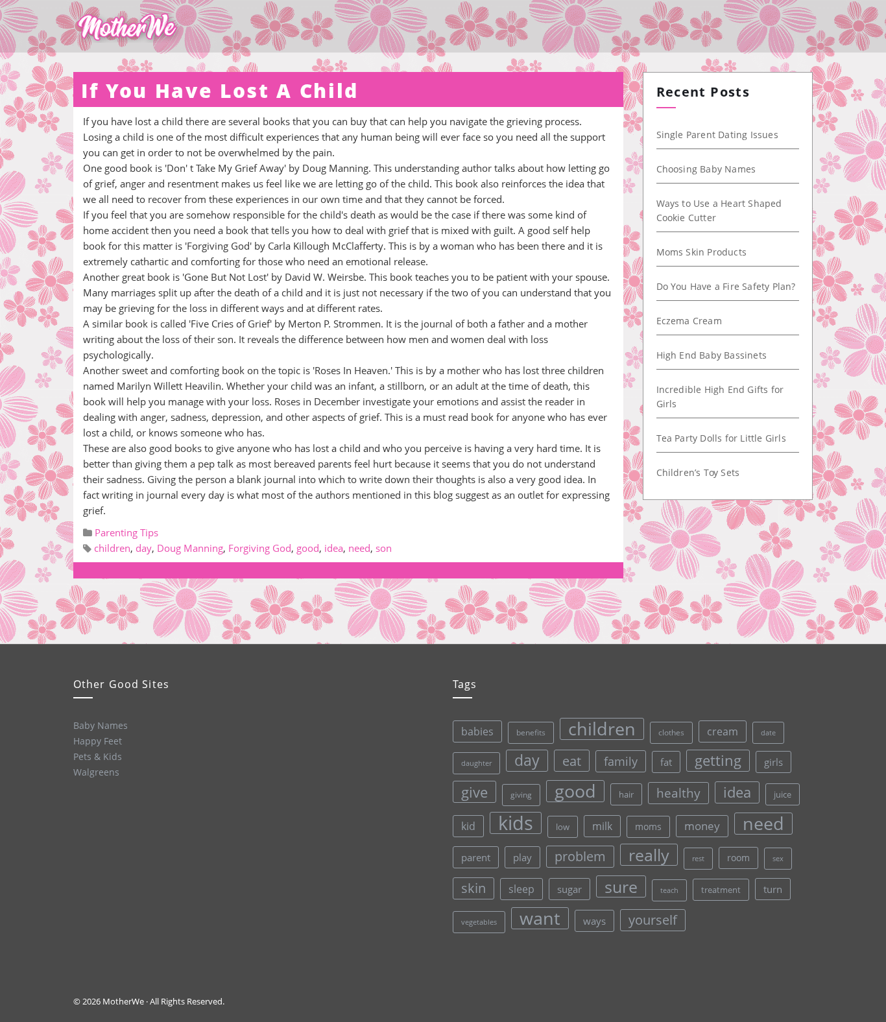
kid (468, 826)
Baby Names (100, 725)
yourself (653, 920)
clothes (671, 732)
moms (648, 826)
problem (580, 856)
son (384, 547)
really (649, 855)
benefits (530, 732)
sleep (521, 889)
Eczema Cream (689, 321)
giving (521, 795)
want (540, 918)
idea (333, 547)
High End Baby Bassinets (711, 355)
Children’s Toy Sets (698, 472)
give (474, 792)
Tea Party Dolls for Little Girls (721, 438)
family (621, 761)
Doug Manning (190, 547)
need (359, 547)
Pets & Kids (97, 756)
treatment (721, 890)
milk (602, 826)
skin (473, 888)
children (112, 547)
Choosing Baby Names (706, 169)
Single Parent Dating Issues (717, 134)
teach (669, 890)
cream (722, 731)
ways (594, 920)
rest (698, 858)
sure (621, 886)
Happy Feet (97, 741)
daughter (476, 763)
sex (778, 858)
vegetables (479, 922)
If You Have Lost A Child (220, 90)
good (307, 547)
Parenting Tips (126, 532)
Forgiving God (259, 547)
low (562, 827)
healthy (678, 793)
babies (477, 731)
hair (626, 794)
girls (773, 761)
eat (571, 761)
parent (475, 857)
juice (782, 794)
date (768, 732)
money (702, 825)
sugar (569, 889)
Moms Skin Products (701, 252)
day (144, 547)
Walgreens (96, 772)
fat (666, 761)
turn (772, 889)
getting (718, 760)
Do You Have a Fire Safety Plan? (726, 286)
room (738, 858)
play (522, 857)
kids (515, 823)
